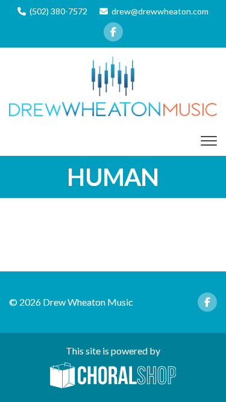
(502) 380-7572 (58, 11)
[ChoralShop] (113, 376)
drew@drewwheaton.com (160, 11)
